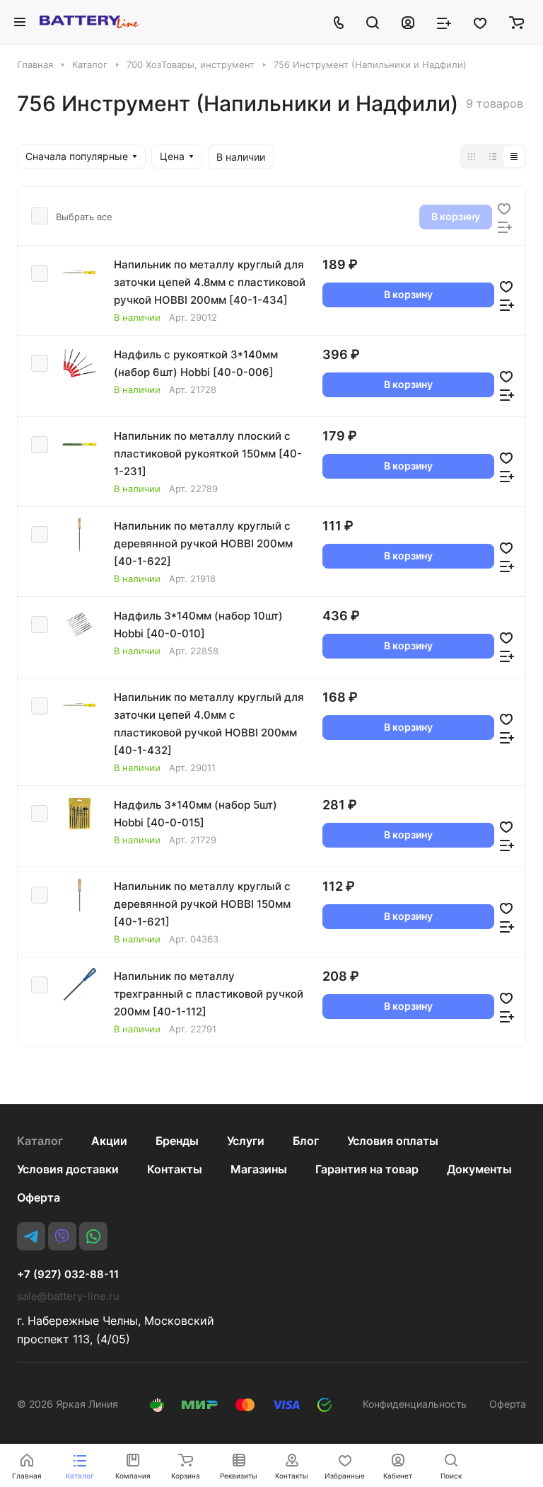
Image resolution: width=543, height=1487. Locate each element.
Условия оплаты (392, 1141)
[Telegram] (31, 1236)
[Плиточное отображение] (471, 156)
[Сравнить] (505, 226)
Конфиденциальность (415, 1404)
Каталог (40, 1141)
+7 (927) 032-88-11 (68, 1274)
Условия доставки (68, 1169)
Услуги (245, 1141)
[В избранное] (504, 207)
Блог (306, 1141)
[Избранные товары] (480, 22)
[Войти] (408, 22)
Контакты (174, 1169)
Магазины (258, 1169)
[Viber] (62, 1236)
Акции (109, 1141)
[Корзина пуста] (516, 22)
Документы (479, 1169)
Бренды (177, 1141)
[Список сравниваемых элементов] (444, 22)
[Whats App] (93, 1236)
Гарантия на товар (367, 1169)
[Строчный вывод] (492, 156)
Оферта (38, 1197)
